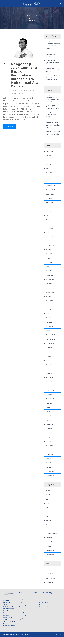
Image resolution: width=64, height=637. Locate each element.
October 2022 (50, 343)
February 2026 (50, 177)
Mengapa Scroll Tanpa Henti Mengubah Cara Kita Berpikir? (53, 69)
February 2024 (50, 279)
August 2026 (49, 151)
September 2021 (50, 399)
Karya (47, 516)
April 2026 (49, 168)
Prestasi (48, 546)
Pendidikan (49, 529)
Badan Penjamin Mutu (40, 597)
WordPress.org (50, 582)
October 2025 (50, 194)
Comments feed (50, 578)
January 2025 (49, 232)
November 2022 (50, 339)
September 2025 (50, 198)
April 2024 (49, 271)
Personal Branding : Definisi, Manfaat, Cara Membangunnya (52, 99)
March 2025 (49, 224)
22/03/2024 (14, 91)
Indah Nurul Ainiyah (30, 91)
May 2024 (49, 266)
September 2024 (50, 249)
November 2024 (50, 241)
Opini (47, 525)
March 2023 (49, 322)
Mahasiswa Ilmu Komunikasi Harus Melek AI (53, 62)
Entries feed (49, 574)
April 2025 (49, 219)
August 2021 (49, 403)
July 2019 (48, 437)
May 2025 (49, 215)
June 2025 (49, 211)
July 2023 (48, 305)
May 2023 (49, 313)
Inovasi (48, 512)
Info (47, 507)
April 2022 (49, 369)
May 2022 (49, 365)
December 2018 (50, 454)
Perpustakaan (22, 619)
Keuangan (21, 599)
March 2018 (49, 467)
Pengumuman (50, 537)
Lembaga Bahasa (39, 605)
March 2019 (49, 446)
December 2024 (50, 237)
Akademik (21, 597)
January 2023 (49, 330)
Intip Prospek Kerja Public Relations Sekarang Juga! (53, 125)
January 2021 (49, 411)
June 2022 (49, 360)
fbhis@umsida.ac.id (9, 625)
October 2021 (50, 394)
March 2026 (49, 173)
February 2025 (50, 228)
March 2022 (49, 373)
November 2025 (50, 190)
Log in (48, 569)
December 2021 (50, 386)
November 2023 (50, 288)
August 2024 (49, 254)
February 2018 (50, 471)
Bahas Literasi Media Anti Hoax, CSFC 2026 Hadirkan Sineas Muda (53, 77)
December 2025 (50, 185)
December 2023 (50, 283)
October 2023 (50, 292)
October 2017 (50, 475)
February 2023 (50, 326)
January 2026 (49, 181)
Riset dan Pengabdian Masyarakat (21, 611)
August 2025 (49, 202)
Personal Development (52, 542)
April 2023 (49, 318)
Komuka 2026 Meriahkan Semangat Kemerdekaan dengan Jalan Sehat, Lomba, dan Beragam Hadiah (53, 45)
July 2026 (48, 155)
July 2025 (48, 207)
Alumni (48, 490)
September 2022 (50, 347)
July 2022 (48, 356)
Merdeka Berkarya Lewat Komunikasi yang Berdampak (53, 54)
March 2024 (49, 275)
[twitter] (57, 634)
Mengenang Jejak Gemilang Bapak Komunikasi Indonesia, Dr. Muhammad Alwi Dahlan (25, 75)
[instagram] (60, 634)
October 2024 (50, 245)
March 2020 (49, 424)
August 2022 (49, 352)
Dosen (48, 503)
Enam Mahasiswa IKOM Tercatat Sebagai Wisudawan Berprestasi (52, 115)
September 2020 (50, 416)
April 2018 (49, 463)
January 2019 (49, 450)
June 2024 (49, 262)
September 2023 (50, 296)
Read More (9, 126)
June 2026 (49, 160)
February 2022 (50, 377)
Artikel (15, 93)
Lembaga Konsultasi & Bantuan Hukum (45, 607)
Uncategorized (50, 550)
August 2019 (49, 433)
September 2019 (50, 428)
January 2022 (49, 382)
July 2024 (48, 258)
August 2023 (49, 301)
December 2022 (50, 335)
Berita (20, 93)
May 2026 (49, 164)
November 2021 (50, 390)
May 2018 (49, 458)
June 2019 (49, 441)
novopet (48, 113)
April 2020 (49, 420)
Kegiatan (48, 520)
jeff (47, 105)
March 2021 (49, 407)
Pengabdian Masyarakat (52, 533)
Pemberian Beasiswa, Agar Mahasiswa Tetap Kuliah (52, 106)
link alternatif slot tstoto (53, 122)
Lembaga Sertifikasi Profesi (41, 603)
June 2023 (49, 309)
